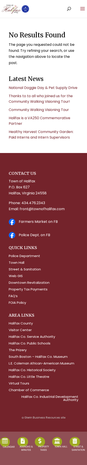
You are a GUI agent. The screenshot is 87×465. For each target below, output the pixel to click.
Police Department (24, 256)
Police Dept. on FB (34, 235)
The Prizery (18, 350)
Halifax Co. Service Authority (32, 337)
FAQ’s (13, 296)
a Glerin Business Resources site (43, 417)
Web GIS (16, 276)
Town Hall (16, 263)
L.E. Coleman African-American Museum (41, 364)
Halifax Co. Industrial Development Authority (49, 398)
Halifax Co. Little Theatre (29, 377)
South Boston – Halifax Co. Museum (38, 357)
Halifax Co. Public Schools (29, 344)
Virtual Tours (19, 384)
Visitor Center (20, 330)
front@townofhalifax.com (42, 208)
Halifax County (21, 324)
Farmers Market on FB (38, 221)
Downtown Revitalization (29, 283)
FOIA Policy (17, 303)
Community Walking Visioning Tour (39, 109)
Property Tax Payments (28, 290)
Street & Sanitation (25, 270)
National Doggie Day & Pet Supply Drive (43, 87)
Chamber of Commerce (29, 390)
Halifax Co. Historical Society (32, 370)
